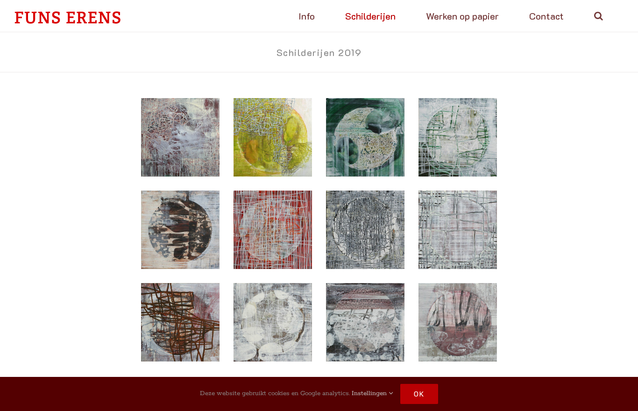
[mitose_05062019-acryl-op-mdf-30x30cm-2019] (180, 322)
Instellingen (370, 393)
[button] (598, 16)
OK (419, 393)
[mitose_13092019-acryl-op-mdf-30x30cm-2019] (273, 230)
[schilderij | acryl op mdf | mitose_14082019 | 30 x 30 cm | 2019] (457, 137)
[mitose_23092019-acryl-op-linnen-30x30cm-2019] (457, 322)
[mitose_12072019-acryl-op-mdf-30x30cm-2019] (365, 230)
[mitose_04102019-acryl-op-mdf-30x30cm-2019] (273, 322)
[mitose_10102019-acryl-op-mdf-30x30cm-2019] (457, 230)
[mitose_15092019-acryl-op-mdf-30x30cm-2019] (180, 230)
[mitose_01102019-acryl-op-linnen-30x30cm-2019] (365, 322)
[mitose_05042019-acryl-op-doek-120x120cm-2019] (180, 137)
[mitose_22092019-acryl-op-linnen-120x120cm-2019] (273, 137)
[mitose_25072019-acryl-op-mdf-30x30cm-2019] (365, 137)
